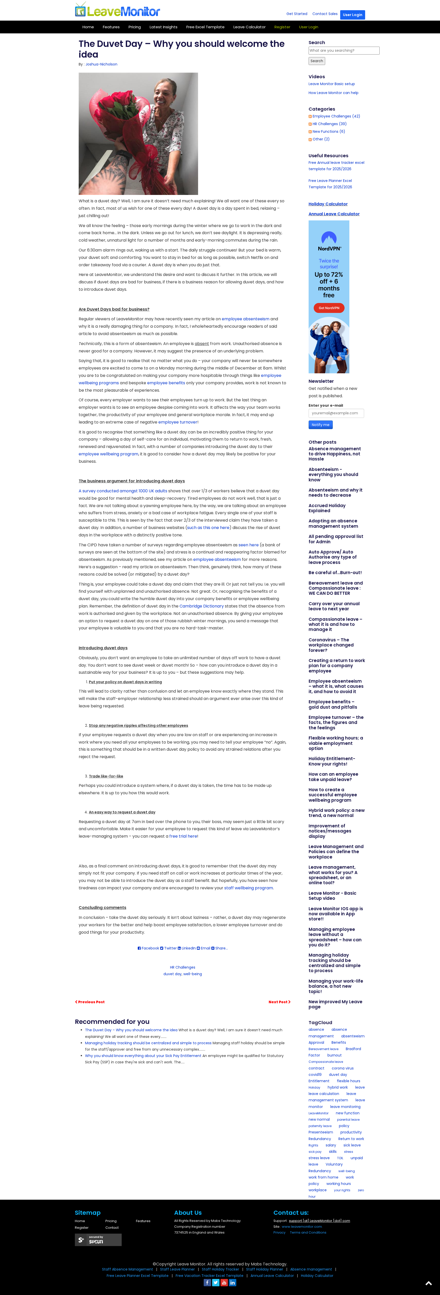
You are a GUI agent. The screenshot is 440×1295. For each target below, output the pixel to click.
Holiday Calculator (328, 204)
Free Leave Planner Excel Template (138, 1275)
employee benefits (166, 383)
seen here (249, 545)
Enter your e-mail (326, 405)
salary (331, 1145)
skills (333, 1151)
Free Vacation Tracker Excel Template (210, 1275)
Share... (221, 948)
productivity (351, 1132)
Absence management (311, 1269)
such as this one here (208, 528)
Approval (316, 1042)
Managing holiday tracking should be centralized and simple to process (148, 1043)
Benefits (339, 1042)
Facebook (150, 948)
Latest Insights (163, 27)
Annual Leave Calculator (334, 214)
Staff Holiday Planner (265, 1269)
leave (360, 1087)
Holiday (314, 1088)
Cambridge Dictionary (202, 606)
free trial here (183, 836)
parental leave (348, 1120)
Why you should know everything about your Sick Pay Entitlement (143, 1055)
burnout (334, 1055)
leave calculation (324, 1093)
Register (82, 1227)
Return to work (351, 1138)
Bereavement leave (323, 1049)
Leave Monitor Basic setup (332, 83)
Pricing (135, 27)
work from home (323, 1177)
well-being (192, 973)
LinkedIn (188, 948)
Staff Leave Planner (178, 1269)
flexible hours (348, 1080)
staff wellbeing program (248, 888)
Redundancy (320, 1138)
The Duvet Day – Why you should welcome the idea (131, 1030)
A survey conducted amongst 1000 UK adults (123, 491)
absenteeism (353, 1036)
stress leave (319, 1157)
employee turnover (177, 422)
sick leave (352, 1145)
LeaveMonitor (318, 1113)
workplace (318, 1190)
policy (344, 1125)
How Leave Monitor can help (334, 92)
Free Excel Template (205, 27)
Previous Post (91, 1002)
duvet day (172, 973)
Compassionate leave (326, 1062)
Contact (112, 1227)
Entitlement (319, 1080)
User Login (352, 14)
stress (348, 1152)
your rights (342, 1190)
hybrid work (338, 1087)
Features (111, 27)
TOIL (340, 1158)
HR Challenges (182, 967)
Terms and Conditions (308, 1232)
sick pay (315, 1152)
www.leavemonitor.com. (302, 1226)
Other (321, 139)
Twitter (170, 948)
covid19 (315, 1074)
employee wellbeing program (108, 454)
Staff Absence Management (127, 1269)
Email (205, 948)
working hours (338, 1183)
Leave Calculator (249, 27)
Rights (313, 1145)
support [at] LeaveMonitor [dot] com (319, 1220)
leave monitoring (345, 1106)
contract (316, 1068)
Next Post (278, 1002)
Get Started (296, 13)
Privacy (279, 1232)
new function (348, 1113)
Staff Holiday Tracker (221, 1269)
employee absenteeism (245, 319)
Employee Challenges (336, 116)
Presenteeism (321, 1132)
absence (316, 1029)
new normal (319, 1119)
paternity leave (320, 1126)
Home (88, 27)
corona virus (343, 1068)
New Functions (329, 131)
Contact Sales (325, 13)
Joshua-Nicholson (101, 64)
